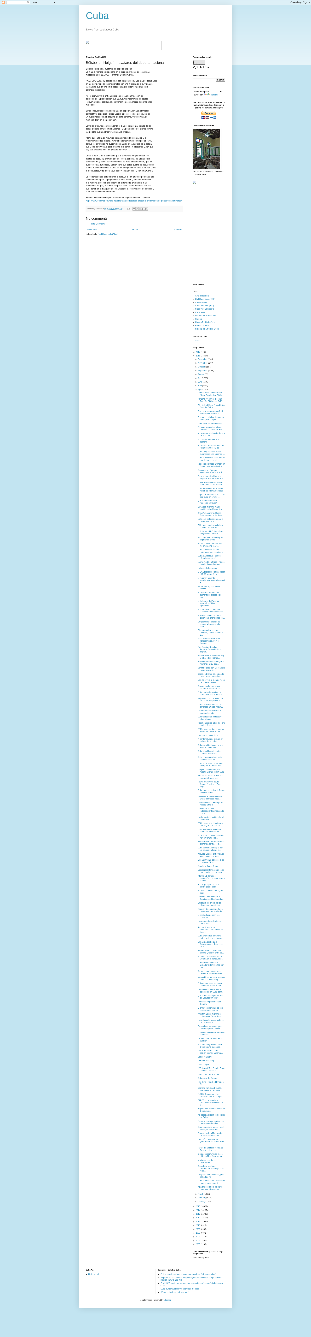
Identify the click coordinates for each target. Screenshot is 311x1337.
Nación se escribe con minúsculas (207, 1161)
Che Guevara (201, 302)
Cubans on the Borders (208, 1078)
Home (135, 229)
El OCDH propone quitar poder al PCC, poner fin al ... (211, 573)
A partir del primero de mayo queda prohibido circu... (210, 1188)
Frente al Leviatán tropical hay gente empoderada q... (211, 1122)
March (201, 1194)
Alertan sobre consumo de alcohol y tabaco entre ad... (211, 951)
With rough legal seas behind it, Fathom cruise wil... (210, 526)
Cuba (97, 15)
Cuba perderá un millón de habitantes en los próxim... (210, 693)
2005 (198, 1244)
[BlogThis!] (137, 209)
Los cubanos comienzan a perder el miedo (209, 712)
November (203, 363)
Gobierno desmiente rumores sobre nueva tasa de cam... (211, 483)
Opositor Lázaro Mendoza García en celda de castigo (211, 898)
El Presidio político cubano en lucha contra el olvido (211, 446)
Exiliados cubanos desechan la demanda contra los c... (211, 842)
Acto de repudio (202, 296)
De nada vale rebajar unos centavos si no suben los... (210, 972)
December (203, 359)
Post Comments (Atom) (108, 234)
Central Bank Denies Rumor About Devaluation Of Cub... (211, 394)
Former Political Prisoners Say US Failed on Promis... (211, 656)
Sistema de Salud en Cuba (207, 329)
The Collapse (203, 1064)
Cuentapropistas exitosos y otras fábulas (209, 718)
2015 (198, 1206)
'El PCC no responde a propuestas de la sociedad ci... (210, 1102)
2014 (198, 1210)
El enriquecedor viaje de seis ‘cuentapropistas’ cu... (210, 1009)
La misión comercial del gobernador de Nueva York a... (211, 1141)
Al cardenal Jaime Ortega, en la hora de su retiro (210, 740)
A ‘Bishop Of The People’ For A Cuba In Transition (211, 1069)
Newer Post (92, 229)
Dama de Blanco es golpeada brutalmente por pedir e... (211, 675)
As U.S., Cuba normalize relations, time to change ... (211, 1095)
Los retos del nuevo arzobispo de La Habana (211, 1021)
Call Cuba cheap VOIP (205, 299)
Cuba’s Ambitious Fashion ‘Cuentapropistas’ (209, 557)
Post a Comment (97, 224)
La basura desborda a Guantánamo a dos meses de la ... (210, 944)
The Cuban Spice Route (208, 1074)
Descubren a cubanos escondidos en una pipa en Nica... (211, 1168)
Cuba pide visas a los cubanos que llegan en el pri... (211, 459)
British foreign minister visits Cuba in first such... (210, 758)
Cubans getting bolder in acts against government (210, 746)
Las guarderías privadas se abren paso (210, 922)
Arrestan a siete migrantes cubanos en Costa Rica (209, 1015)
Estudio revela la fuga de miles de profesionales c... (211, 681)
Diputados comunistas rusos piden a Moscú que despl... (211, 1155)
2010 (198, 1225)
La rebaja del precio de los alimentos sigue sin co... (209, 904)
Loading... (197, 340)
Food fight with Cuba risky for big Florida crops (210, 538)
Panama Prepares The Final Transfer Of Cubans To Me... (211, 400)
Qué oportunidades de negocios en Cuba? (207, 502)
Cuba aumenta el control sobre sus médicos (180, 1289)
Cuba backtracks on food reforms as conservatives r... (211, 551)
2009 (198, 1229)
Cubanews (200, 312)
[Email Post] (129, 209)
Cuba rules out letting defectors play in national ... (211, 791)
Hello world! (93, 1274)
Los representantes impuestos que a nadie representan (211, 871)
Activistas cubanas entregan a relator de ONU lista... (211, 663)
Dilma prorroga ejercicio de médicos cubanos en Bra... (210, 428)
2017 (198, 352)
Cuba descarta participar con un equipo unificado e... (210, 849)
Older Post (177, 229)
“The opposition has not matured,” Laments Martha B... (210, 632)
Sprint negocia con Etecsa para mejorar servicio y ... (211, 669)
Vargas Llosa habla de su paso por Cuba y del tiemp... (211, 978)
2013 (198, 1214)
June (200, 382)
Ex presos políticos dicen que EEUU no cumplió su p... (210, 699)
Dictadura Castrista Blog (206, 315)
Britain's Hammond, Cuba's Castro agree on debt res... (210, 514)
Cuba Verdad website (204, 309)
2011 (198, 1221)
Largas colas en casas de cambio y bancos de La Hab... (209, 624)
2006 (198, 1240)
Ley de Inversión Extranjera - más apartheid (210, 803)
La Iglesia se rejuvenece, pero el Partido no (211, 1176)
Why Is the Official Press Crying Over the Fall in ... (211, 406)
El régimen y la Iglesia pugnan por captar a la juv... (211, 418)
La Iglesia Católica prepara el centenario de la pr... (211, 520)
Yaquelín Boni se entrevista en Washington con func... (211, 855)
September (203, 370)
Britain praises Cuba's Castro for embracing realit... (210, 544)
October (201, 367)
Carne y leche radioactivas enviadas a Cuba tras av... (210, 706)
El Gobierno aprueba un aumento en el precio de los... (209, 595)
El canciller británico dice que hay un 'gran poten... (211, 836)
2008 (198, 1233)
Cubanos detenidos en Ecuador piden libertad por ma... (211, 965)
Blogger (167, 1300)
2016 (198, 356)
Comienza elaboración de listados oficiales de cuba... (211, 687)
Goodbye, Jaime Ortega (208, 866)
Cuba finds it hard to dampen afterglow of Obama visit (210, 764)
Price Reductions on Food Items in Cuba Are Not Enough (209, 641)
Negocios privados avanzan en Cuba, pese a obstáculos (211, 465)
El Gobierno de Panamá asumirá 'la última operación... (208, 603)
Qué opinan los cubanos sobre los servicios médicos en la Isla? (188, 1274)
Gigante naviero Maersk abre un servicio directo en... (210, 1134)
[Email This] (134, 209)
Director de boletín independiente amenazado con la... (211, 811)
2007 (198, 1237)
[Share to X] (140, 209)
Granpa (198, 319)
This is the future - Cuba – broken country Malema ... (210, 1052)
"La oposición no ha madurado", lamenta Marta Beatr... (210, 929)
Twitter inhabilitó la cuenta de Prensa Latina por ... (210, 1149)
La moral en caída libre (208, 735)
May (200, 386)
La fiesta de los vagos (207, 568)
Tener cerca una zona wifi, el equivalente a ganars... (210, 412)
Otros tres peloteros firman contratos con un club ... (209, 830)
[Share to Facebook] (143, 209)
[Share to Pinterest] (146, 209)
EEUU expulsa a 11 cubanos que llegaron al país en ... (210, 824)
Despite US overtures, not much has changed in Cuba (211, 771)
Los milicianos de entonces (210, 423)
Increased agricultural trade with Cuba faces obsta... (210, 797)
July (200, 378)
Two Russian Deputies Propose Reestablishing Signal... (209, 649)
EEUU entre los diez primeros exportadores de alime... (211, 730)
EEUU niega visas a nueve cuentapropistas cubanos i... (211, 453)
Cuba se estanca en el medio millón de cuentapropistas (210, 489)
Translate (214, 95)
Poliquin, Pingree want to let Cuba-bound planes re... (210, 1045)
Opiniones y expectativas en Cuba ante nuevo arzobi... (210, 984)
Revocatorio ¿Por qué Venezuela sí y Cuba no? (210, 471)
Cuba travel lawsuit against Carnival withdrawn (209, 752)
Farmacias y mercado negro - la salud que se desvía (210, 1027)
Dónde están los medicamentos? (175, 1292)
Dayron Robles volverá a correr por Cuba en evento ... (211, 495)
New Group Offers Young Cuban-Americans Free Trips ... (209, 784)
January (202, 1202)
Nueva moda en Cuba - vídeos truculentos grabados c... (211, 563)
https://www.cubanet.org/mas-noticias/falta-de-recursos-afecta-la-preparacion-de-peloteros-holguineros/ (134, 201)
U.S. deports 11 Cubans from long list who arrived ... (210, 532)
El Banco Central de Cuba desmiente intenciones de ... (211, 617)
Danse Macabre (205, 1057)
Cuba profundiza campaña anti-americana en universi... (211, 937)
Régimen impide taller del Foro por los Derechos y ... (211, 724)
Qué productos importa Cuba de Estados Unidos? (210, 996)
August (201, 374)
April (200, 389)
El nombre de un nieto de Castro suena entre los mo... (211, 610)
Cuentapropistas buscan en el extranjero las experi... (211, 1128)
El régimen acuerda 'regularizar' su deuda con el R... (211, 580)
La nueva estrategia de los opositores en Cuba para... (210, 990)
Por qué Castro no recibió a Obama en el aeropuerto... (210, 957)
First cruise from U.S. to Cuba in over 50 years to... (210, 777)
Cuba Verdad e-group (204, 306)
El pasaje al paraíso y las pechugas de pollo (209, 885)
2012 (198, 1218)
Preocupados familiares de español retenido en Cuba (210, 477)
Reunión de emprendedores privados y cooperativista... (210, 910)
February (202, 1198)
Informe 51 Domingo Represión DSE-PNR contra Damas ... (211, 878)
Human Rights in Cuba (205, 322)
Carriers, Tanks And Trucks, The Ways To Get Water (210, 1089)
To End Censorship (206, 1060)
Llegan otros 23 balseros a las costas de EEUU (211, 861)
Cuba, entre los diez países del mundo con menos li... (211, 1182)
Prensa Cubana (202, 325)
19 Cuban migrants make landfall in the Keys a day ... (211, 508)
